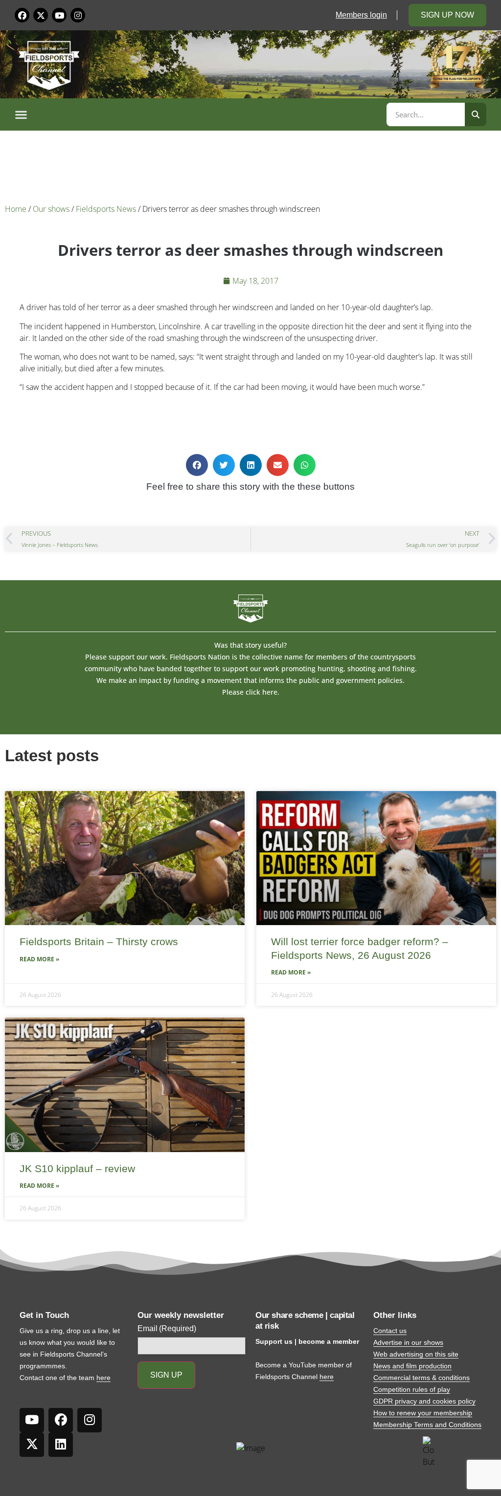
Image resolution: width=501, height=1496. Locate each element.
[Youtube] (59, 15)
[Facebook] (22, 15)
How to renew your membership (422, 1413)
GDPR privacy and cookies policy (424, 1401)
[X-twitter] (40, 15)
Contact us (390, 1331)
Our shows (51, 209)
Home (15, 209)
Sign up (166, 1375)
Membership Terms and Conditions (427, 1424)
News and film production (412, 1366)
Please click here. (250, 692)
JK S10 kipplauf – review (77, 1168)
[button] (199, 114)
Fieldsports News (106, 209)
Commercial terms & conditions (421, 1378)
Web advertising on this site (415, 1354)
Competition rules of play (411, 1389)
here (103, 1378)
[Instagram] (77, 15)
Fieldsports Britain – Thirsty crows (99, 941)
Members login (361, 15)
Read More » (39, 959)
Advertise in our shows (408, 1342)
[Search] (475, 114)
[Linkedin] (60, 1444)
